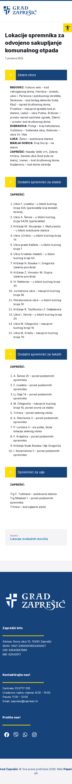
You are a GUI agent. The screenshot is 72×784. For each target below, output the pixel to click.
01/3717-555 (22, 688)
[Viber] (16, 735)
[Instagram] (34, 735)
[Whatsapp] (25, 735)
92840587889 (18, 650)
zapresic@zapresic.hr (24, 701)
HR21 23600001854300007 (28, 646)
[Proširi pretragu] (55, 11)
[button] (67, 27)
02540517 (14, 654)
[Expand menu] (66, 11)
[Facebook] (7, 735)
